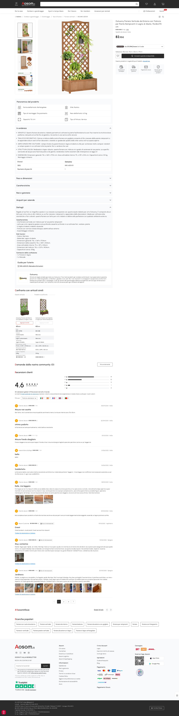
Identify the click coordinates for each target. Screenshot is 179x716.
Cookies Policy (63, 676)
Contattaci (62, 651)
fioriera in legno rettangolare (85, 630)
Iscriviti (45, 666)
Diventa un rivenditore (66, 654)
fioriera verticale (45, 624)
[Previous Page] (54, 602)
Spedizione (62, 666)
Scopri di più (98, 610)
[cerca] (136, 4)
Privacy (61, 671)
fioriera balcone (77, 624)
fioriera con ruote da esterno (25, 624)
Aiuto (60, 684)
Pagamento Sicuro (103, 687)
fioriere (135, 624)
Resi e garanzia (64, 668)
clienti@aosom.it (28, 702)
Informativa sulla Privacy (38, 673)
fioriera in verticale (22, 630)
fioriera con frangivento (149, 624)
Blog (98, 663)
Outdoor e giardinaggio (35, 11)
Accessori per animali (102, 11)
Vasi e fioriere (57, 17)
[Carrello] (163, 4)
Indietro (18, 17)
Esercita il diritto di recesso (105, 651)
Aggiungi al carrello (24, 322)
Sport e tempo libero (55, 11)
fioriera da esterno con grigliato (97, 624)
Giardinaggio (46, 17)
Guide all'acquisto (102, 660)
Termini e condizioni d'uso (67, 673)
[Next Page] (73, 602)
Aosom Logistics (64, 656)
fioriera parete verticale (41, 630)
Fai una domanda (105, 364)
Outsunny (68, 162)
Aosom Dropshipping (65, 659)
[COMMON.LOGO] (28, 4)
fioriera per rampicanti (120, 624)
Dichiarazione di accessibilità (68, 681)
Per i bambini (85, 11)
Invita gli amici (101, 654)
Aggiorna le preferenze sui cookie (69, 679)
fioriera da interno (61, 624)
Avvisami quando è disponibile (144, 56)
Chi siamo (62, 648)
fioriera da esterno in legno (62, 630)
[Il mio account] (155, 4)
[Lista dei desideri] (146, 4)
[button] (64, 128)
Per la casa (19, 11)
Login (98, 648)
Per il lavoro (72, 11)
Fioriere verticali (69, 17)
